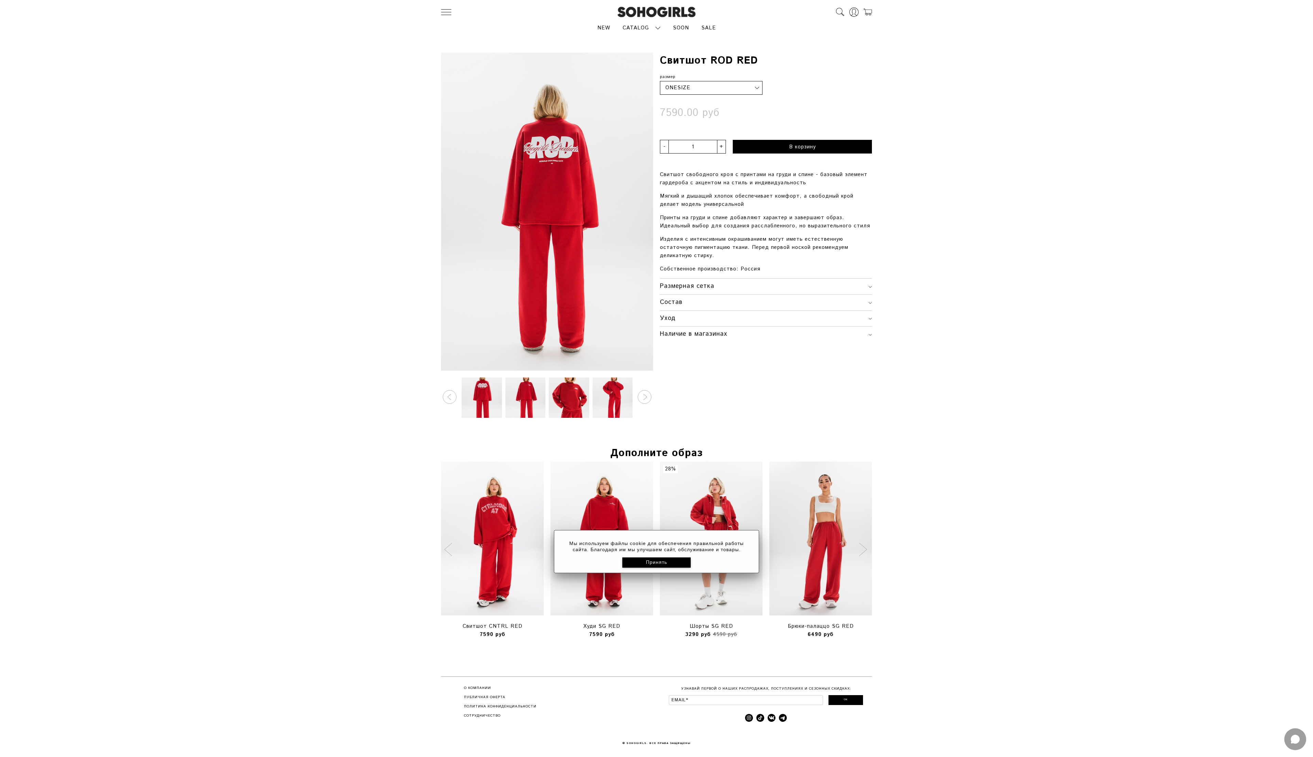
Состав (671, 302)
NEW (603, 27)
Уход (668, 318)
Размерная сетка (687, 286)
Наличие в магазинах (693, 334)
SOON (681, 27)
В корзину (802, 146)
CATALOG (636, 27)
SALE (708, 27)
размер (667, 77)
